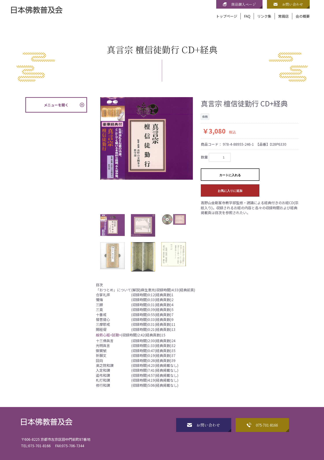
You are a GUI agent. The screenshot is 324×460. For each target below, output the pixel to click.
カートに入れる (230, 175)
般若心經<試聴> (108, 334)
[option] (146, 138)
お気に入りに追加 (230, 190)
